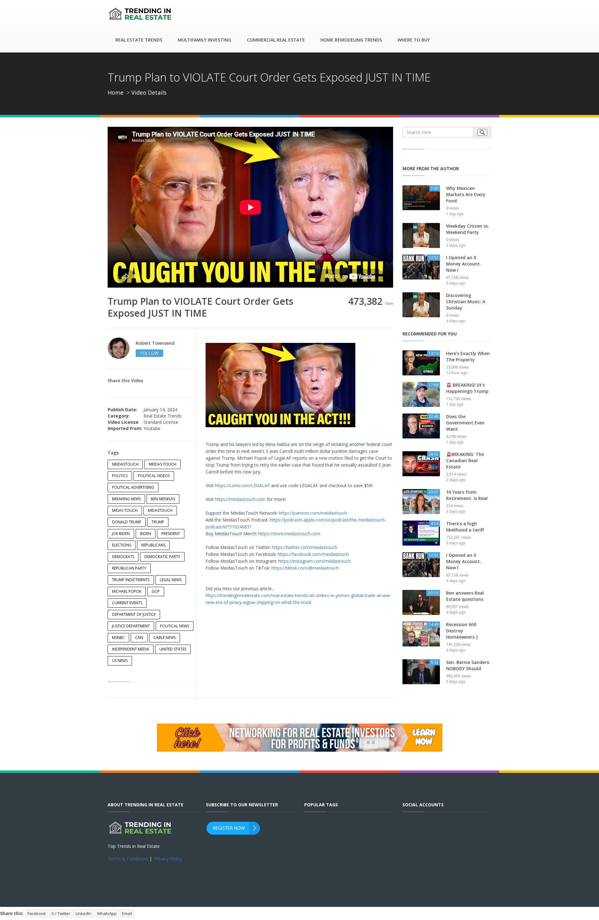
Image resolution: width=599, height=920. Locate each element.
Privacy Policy (168, 859)
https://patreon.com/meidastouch (313, 513)
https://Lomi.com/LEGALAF (242, 485)
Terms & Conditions (128, 859)
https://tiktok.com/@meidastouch (305, 568)
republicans (153, 545)
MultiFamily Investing (204, 40)
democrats (123, 556)
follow (149, 353)
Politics (120, 475)
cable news (164, 637)
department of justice (134, 614)
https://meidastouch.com (240, 499)
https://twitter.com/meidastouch (304, 547)
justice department (131, 626)
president (170, 533)
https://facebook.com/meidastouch (313, 554)
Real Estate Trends (138, 40)
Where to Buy (413, 40)
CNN (139, 637)
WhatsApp (107, 913)
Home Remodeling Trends (351, 40)
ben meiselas (163, 499)
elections (121, 545)
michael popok (126, 591)
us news (120, 660)
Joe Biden (121, 533)
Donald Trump (126, 522)
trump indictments (130, 579)
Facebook (36, 913)
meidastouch (125, 464)
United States (172, 649)
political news (174, 626)
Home (116, 92)
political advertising (133, 487)
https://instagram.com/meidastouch (314, 561)
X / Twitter (60, 913)
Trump (158, 522)
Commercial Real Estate (276, 40)
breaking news (126, 499)
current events (127, 603)
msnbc (118, 637)
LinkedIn (83, 913)
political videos (154, 475)
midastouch (160, 510)
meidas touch (162, 464)
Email (127, 913)
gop (156, 591)
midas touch (125, 510)
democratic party (162, 556)
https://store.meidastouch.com (289, 534)
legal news (171, 579)
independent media (130, 649)
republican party (129, 568)
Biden (145, 533)
